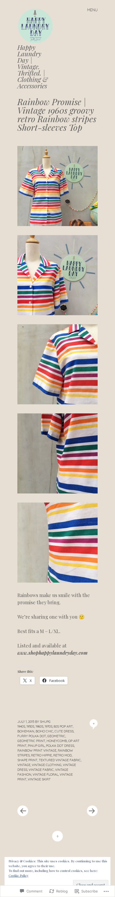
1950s (30, 726)
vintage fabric (41, 770)
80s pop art (63, 726)
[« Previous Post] (37, 794)
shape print (27, 760)
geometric (56, 736)
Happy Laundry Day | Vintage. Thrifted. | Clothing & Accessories (32, 66)
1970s (48, 726)
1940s (21, 726)
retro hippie (41, 755)
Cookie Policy (18, 875)
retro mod (62, 755)
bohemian (25, 731)
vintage (23, 765)
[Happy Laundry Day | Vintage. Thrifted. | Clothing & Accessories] (37, 25)
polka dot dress (60, 746)
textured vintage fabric (60, 760)
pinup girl (36, 746)
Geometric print (31, 741)
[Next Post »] (77, 794)
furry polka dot (31, 736)
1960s (39, 726)
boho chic (44, 731)
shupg (45, 722)
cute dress (64, 731)
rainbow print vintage (36, 750)
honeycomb (57, 741)
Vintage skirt (39, 779)
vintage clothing (47, 765)
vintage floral (45, 774)
